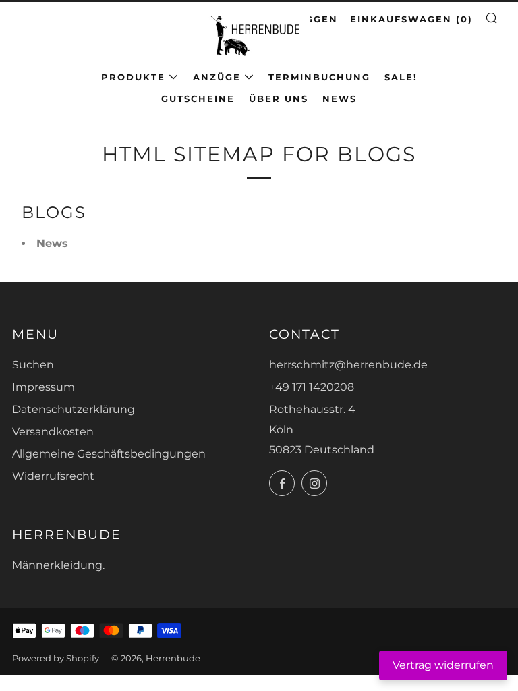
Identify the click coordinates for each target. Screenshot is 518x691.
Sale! (401, 77)
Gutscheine (198, 98)
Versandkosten (53, 431)
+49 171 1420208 (311, 387)
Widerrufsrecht (53, 476)
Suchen (33, 364)
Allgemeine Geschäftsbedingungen (109, 453)
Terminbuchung (319, 77)
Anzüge (217, 77)
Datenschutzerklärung (73, 409)
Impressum (43, 387)
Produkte (133, 77)
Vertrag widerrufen (443, 665)
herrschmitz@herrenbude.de (348, 364)
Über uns (278, 98)
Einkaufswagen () (411, 18)
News (339, 98)
